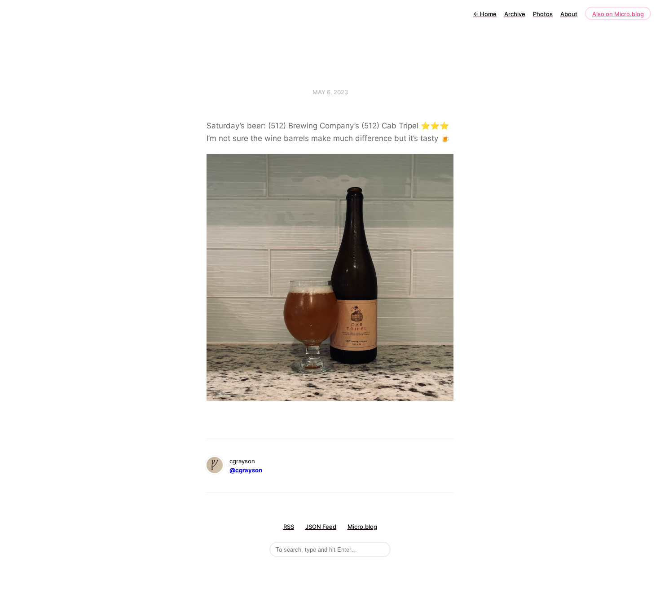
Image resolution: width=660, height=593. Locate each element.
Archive (514, 14)
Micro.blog (362, 526)
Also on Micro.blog (618, 14)
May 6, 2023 (330, 92)
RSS (288, 526)
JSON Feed (320, 526)
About (568, 14)
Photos (543, 14)
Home (485, 14)
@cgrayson (245, 470)
